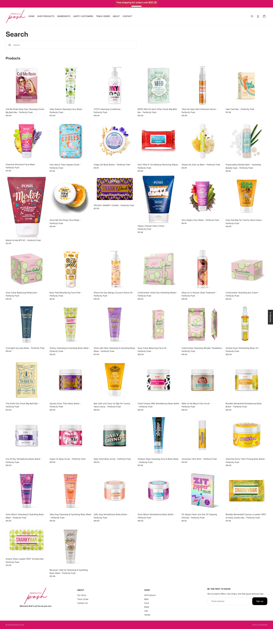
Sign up (259, 601)
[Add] (43, 102)
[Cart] (264, 16)
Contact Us (82, 603)
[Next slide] (43, 206)
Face (146, 603)
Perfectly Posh (18, 625)
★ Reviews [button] (270, 317)
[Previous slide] (10, 206)
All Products (150, 595)
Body (146, 607)
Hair (146, 611)
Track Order (82, 599)
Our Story (81, 595)
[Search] (252, 16)
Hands (147, 614)
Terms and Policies (259, 625)
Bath (146, 599)
